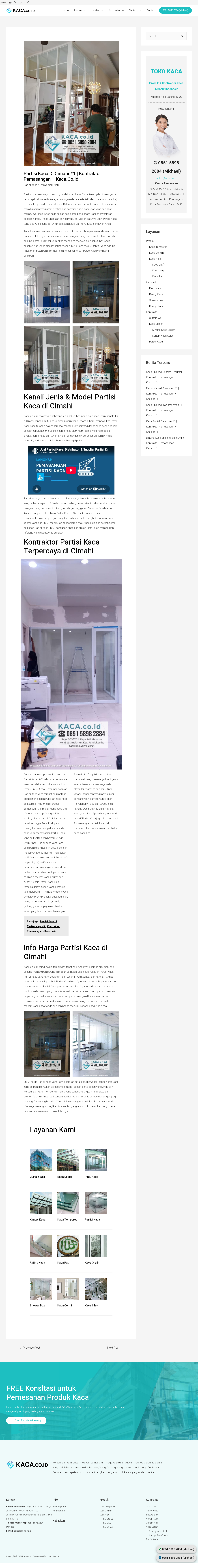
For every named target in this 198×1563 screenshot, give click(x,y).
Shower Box (37, 1306)
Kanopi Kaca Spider (163, 335)
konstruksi (112, 416)
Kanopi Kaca (37, 1220)
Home (65, 10)
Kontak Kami (59, 1510)
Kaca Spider (64, 1177)
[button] (26, 1420)
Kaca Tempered (67, 1220)
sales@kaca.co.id (166, 178)
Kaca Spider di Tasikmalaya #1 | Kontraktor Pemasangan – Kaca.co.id (164, 410)
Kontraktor (114, 10)
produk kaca (41, 218)
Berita (150, 10)
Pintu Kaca (91, 1177)
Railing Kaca (37, 1263)
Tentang (133, 10)
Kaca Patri (63, 1263)
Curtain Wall (37, 1177)
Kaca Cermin (65, 1306)
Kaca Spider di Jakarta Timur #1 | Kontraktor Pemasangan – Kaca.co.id (164, 377)
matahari (90, 789)
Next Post (115, 1347)
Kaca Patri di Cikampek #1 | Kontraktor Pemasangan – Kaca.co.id (161, 426)
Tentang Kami (59, 1506)
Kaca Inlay (91, 1306)
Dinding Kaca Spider (163, 329)
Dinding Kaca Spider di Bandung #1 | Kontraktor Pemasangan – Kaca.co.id (166, 443)
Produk (78, 10)
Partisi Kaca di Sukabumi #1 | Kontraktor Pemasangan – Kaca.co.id (162, 393)
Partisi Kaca (30, 184)
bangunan (61, 527)
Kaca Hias (155, 258)
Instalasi (95, 10)
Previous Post (29, 1347)
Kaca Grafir (92, 1263)
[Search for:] (166, 36)
